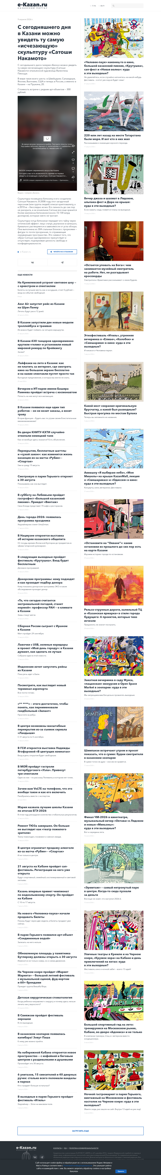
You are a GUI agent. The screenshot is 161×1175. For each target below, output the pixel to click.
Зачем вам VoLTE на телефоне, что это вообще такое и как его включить (45, 790)
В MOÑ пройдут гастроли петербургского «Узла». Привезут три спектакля (42, 770)
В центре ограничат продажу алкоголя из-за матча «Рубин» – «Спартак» (46, 849)
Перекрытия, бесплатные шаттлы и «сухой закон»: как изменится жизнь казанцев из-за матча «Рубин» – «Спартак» (45, 456)
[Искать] (113, 5)
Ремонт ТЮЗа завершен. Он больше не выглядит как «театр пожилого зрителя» (44, 829)
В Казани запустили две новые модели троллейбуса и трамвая (45, 324)
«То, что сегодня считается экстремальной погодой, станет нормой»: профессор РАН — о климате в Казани (45, 606)
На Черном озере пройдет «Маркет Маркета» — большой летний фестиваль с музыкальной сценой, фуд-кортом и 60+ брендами (46, 977)
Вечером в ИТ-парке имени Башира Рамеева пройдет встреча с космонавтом (47, 390)
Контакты (57, 1148)
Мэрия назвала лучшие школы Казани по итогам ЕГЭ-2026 (45, 808)
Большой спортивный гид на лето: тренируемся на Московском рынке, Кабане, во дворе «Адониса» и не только (113, 1028)
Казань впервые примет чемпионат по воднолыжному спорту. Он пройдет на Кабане (46, 895)
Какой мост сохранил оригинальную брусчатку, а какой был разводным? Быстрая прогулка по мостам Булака (110, 409)
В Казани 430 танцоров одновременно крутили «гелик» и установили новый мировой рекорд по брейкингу (46, 344)
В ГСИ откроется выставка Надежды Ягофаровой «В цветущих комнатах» (44, 749)
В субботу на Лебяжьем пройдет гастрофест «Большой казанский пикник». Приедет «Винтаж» (41, 498)
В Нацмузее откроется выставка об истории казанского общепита (41, 537)
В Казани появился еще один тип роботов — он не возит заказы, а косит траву (45, 410)
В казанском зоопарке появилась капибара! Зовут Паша (41, 1035)
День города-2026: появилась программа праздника (39, 518)
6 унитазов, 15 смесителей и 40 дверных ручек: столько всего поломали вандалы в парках (47, 1078)
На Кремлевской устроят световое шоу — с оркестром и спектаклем (47, 284)
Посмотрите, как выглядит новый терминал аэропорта (42, 686)
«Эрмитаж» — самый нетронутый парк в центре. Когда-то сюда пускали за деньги (111, 891)
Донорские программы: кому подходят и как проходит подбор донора (46, 580)
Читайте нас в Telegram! (63, 252)
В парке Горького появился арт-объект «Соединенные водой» (45, 936)
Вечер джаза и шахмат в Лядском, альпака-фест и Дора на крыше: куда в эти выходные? (109, 202)
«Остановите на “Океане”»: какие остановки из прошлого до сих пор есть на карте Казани (112, 546)
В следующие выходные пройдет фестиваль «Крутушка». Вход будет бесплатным (43, 560)
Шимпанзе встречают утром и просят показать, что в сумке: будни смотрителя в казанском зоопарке (113, 754)
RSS (65, 1148)
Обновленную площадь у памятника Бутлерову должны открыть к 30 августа (47, 955)
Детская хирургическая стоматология (45, 997)
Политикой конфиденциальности (77, 1166)
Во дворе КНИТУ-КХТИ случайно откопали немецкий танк (41, 433)
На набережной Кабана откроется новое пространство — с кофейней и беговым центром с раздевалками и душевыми (47, 1056)
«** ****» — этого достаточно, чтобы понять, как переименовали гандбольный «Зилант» (43, 707)
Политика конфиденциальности (83, 1148)
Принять (121, 1171)
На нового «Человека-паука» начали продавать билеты (44, 915)
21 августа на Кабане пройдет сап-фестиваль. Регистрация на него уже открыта (44, 870)
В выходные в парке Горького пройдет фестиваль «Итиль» (45, 1098)
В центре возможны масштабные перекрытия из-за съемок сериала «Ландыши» (42, 729)
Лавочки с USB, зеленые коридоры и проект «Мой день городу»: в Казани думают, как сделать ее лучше (45, 648)
